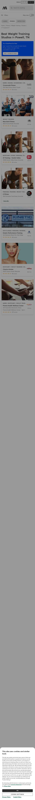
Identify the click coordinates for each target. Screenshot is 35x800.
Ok (18, 790)
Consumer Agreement (16, 784)
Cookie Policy (17, 797)
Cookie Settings (17, 794)
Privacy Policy (7, 786)
